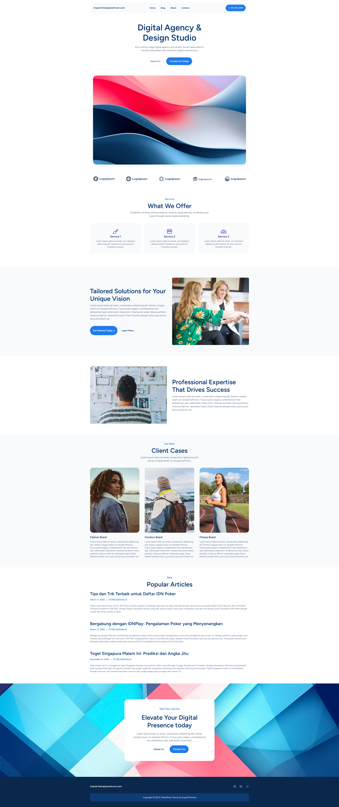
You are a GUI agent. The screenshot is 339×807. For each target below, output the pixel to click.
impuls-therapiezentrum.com (109, 7)
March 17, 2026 (97, 599)
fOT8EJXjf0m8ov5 (118, 599)
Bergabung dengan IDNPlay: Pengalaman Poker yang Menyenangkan (156, 623)
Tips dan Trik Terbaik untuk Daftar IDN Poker (133, 593)
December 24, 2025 (99, 659)
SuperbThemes (189, 797)
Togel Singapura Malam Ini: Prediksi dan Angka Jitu (139, 653)
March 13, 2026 (97, 629)
